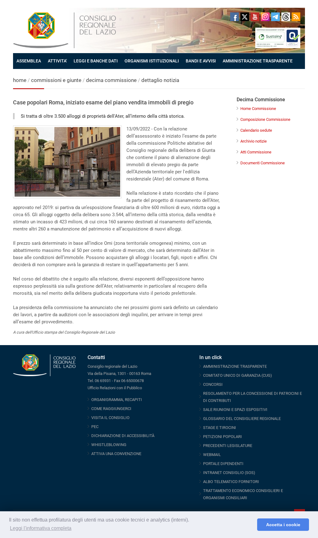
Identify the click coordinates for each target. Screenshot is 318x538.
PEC (94, 426)
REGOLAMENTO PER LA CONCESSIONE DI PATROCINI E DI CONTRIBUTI (252, 397)
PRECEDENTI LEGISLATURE (227, 445)
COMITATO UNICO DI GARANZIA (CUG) (237, 375)
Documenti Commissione (262, 163)
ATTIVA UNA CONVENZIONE (116, 453)
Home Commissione (258, 108)
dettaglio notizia (160, 80)
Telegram (275, 16)
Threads (285, 16)
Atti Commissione (255, 152)
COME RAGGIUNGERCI (111, 408)
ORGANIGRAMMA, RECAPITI (116, 399)
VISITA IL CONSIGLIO (110, 417)
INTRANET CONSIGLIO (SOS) (229, 472)
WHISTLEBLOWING (108, 444)
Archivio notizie (253, 141)
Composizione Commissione (265, 119)
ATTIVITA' (57, 60)
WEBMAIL (212, 454)
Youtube (255, 16)
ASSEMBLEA (28, 60)
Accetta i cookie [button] (283, 524)
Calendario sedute (256, 130)
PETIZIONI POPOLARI (222, 436)
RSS (296, 16)
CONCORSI (213, 384)
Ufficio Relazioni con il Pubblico (115, 387)
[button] (251, 524)
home (19, 80)
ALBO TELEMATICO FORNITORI (231, 481)
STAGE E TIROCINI (219, 427)
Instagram (265, 16)
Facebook (234, 16)
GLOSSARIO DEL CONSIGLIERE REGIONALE (242, 418)
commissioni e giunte (56, 80)
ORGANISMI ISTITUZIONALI (152, 60)
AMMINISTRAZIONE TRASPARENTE (258, 60)
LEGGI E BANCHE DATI (96, 60)
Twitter (244, 16)
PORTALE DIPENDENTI (223, 463)
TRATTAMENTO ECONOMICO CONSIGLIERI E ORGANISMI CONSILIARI (243, 494)
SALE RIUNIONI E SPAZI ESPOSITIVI (235, 409)
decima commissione (111, 80)
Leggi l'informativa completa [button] (40, 528)
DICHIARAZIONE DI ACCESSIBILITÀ (122, 435)
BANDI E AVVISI (201, 60)
